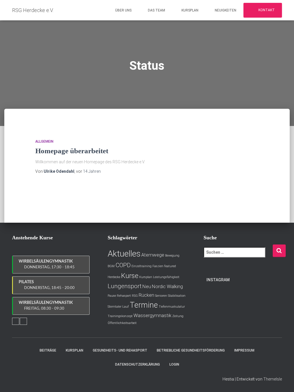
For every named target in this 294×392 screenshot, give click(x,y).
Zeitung (177, 316)
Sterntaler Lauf (118, 306)
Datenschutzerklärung (137, 364)
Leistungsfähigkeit (166, 277)
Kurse (129, 276)
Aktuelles (124, 254)
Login (174, 364)
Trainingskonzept (120, 316)
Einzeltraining (141, 266)
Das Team (156, 10)
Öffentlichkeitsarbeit (122, 323)
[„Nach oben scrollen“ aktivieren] (282, 380)
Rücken (146, 295)
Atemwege (152, 255)
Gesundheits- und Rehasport (120, 350)
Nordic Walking (167, 286)
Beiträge (48, 350)
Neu (146, 286)
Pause (112, 296)
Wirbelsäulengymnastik (47, 264)
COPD (123, 265)
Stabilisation (176, 296)
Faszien (157, 266)
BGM (111, 266)
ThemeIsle (272, 379)
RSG (135, 296)
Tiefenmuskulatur (172, 306)
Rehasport (124, 296)
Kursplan (189, 10)
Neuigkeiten (225, 10)
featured (170, 266)
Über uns (122, 10)
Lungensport (125, 286)
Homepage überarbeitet (71, 151)
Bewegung (172, 255)
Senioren (161, 296)
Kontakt (266, 10)
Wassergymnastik (152, 315)
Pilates (47, 285)
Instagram (218, 279)
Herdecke (114, 277)
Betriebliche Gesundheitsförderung (191, 350)
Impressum (244, 350)
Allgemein (44, 141)
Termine (144, 305)
